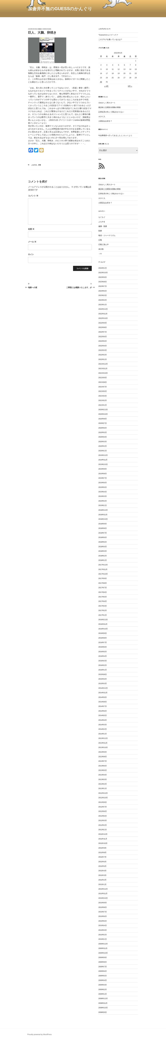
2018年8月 (102, 528)
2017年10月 (103, 574)
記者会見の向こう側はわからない (111, 112)
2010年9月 (102, 903)
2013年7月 (102, 761)
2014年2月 (102, 729)
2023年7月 (102, 286)
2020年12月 (103, 410)
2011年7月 (102, 857)
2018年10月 (103, 519)
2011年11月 (102, 839)
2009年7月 (102, 967)
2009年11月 (102, 948)
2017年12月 (103, 565)
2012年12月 (103, 793)
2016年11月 (102, 624)
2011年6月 (102, 862)
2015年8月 (102, 674)
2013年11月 (102, 743)
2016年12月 (103, 620)
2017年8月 (102, 583)
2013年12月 (103, 738)
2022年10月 (103, 318)
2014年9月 (102, 697)
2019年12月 (103, 455)
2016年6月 (102, 647)
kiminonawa (46, 29)
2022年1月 (102, 359)
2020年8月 (102, 419)
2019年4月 (102, 492)
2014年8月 (102, 702)
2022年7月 (102, 332)
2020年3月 (102, 442)
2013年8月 (102, 757)
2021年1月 (102, 405)
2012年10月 (103, 798)
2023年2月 (102, 300)
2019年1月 (102, 505)
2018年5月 (102, 542)
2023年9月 (102, 277)
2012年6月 (102, 811)
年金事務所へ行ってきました (109, 135)
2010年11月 (102, 893)
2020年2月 (102, 446)
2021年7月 (102, 387)
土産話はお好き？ (105, 121)
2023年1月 (102, 305)
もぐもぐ (101, 217)
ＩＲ (100, 254)
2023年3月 (102, 295)
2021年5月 (102, 391)
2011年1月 (102, 884)
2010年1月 (102, 939)
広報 (39, 165)
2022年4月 (102, 346)
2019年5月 (102, 487)
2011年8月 (102, 852)
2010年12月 (103, 889)
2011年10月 (102, 843)
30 (101, 82)
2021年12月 (103, 364)
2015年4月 (102, 679)
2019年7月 (102, 478)
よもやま (34, 165)
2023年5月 (102, 291)
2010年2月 (102, 935)
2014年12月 (103, 688)
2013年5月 (102, 770)
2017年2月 (102, 610)
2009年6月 (102, 971)
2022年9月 (102, 323)
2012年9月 (102, 802)
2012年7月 (102, 807)
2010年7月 (102, 912)
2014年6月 (102, 711)
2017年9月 (102, 578)
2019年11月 (102, 460)
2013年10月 (103, 747)
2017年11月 (102, 569)
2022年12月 (103, 309)
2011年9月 (102, 848)
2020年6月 (102, 428)
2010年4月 (102, 925)
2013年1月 (102, 788)
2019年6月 (102, 483)
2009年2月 (102, 989)
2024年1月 (102, 268)
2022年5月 (102, 341)
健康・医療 (102, 226)
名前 (31, 229)
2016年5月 (102, 652)
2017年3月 (102, 606)
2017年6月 (102, 592)
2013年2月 (102, 784)
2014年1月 (102, 734)
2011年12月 (102, 834)
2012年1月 (102, 830)
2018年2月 (102, 556)
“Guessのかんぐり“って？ (108, 35)
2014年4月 (102, 720)
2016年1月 (102, 670)
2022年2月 (102, 355)
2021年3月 (102, 396)
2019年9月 (102, 469)
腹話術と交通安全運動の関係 (109, 107)
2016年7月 (102, 642)
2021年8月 (102, 382)
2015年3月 (102, 683)
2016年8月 (102, 638)
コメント (33, 196)
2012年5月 (102, 816)
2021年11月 (102, 369)
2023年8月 (102, 282)
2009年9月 (102, 957)
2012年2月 (102, 825)
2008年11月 (102, 1003)
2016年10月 (103, 629)
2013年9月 (102, 752)
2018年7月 (102, 533)
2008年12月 (103, 998)
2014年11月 (102, 693)
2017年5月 (102, 597)
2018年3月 (102, 551)
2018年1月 (102, 560)
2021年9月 (102, 378)
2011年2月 (102, 880)
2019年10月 (103, 464)
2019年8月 (102, 474)
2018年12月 (103, 510)
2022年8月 (102, 327)
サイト (31, 254)
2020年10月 (103, 414)
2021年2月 (102, 400)
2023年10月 (103, 273)
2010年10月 (103, 898)
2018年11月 (102, 515)
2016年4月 (102, 656)
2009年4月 (102, 980)
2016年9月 (102, 633)
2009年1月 (102, 994)
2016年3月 (102, 661)
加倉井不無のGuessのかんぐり (60, 8)
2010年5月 (102, 921)
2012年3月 (102, 820)
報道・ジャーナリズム (106, 235)
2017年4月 (102, 601)
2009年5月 (102, 976)
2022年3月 (102, 350)
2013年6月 (102, 766)
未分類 (101, 249)
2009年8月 (102, 962)
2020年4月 (102, 437)
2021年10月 (103, 373)
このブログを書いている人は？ (110, 39)
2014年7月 (102, 706)
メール (32, 242)
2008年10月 (103, 1008)
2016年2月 (102, 665)
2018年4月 (102, 547)
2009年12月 (103, 944)
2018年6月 (102, 537)
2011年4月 (102, 871)
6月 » (130, 86)
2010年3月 (102, 930)
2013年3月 (102, 779)
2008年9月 (102, 1012)
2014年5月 (102, 715)
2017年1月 (102, 615)
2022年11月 (102, 314)
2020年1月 (102, 451)
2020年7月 (102, 423)
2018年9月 (102, 524)
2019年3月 (102, 496)
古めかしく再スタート (106, 103)
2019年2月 (102, 501)
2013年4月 (102, 775)
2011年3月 (102, 875)
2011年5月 (102, 866)
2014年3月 (102, 725)
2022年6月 (102, 337)
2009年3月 (102, 985)
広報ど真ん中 (103, 244)
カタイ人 (101, 116)
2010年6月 (102, 916)
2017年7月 (102, 588)
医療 (100, 231)
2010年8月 (102, 907)
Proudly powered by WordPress (39, 1034)
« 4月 (106, 86)
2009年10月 (103, 953)
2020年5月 (102, 432)
